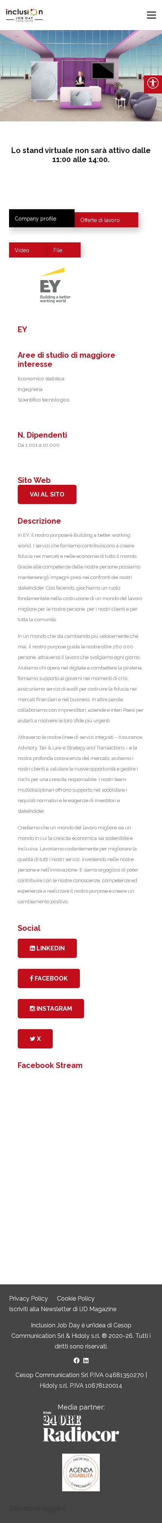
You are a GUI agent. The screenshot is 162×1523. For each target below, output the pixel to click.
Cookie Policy (76, 1298)
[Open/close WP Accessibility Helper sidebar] (153, 84)
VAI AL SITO (47, 494)
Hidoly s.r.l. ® (90, 1335)
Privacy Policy (28, 1298)
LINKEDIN (50, 948)
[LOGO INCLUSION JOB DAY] (24, 15)
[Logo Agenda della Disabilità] (81, 1472)
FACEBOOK (50, 978)
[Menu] (151, 15)
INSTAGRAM (53, 1008)
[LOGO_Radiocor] (81, 1426)
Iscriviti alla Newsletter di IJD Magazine (62, 1309)
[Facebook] (76, 1361)
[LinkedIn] (86, 1361)
